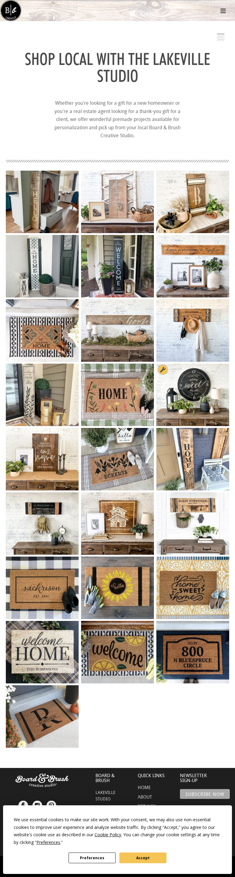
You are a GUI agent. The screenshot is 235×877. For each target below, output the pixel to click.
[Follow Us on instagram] (37, 803)
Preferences (92, 857)
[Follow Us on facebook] (23, 803)
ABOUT (145, 797)
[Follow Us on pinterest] (51, 803)
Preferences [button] (48, 842)
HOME (144, 787)
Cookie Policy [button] (108, 834)
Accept (143, 857)
